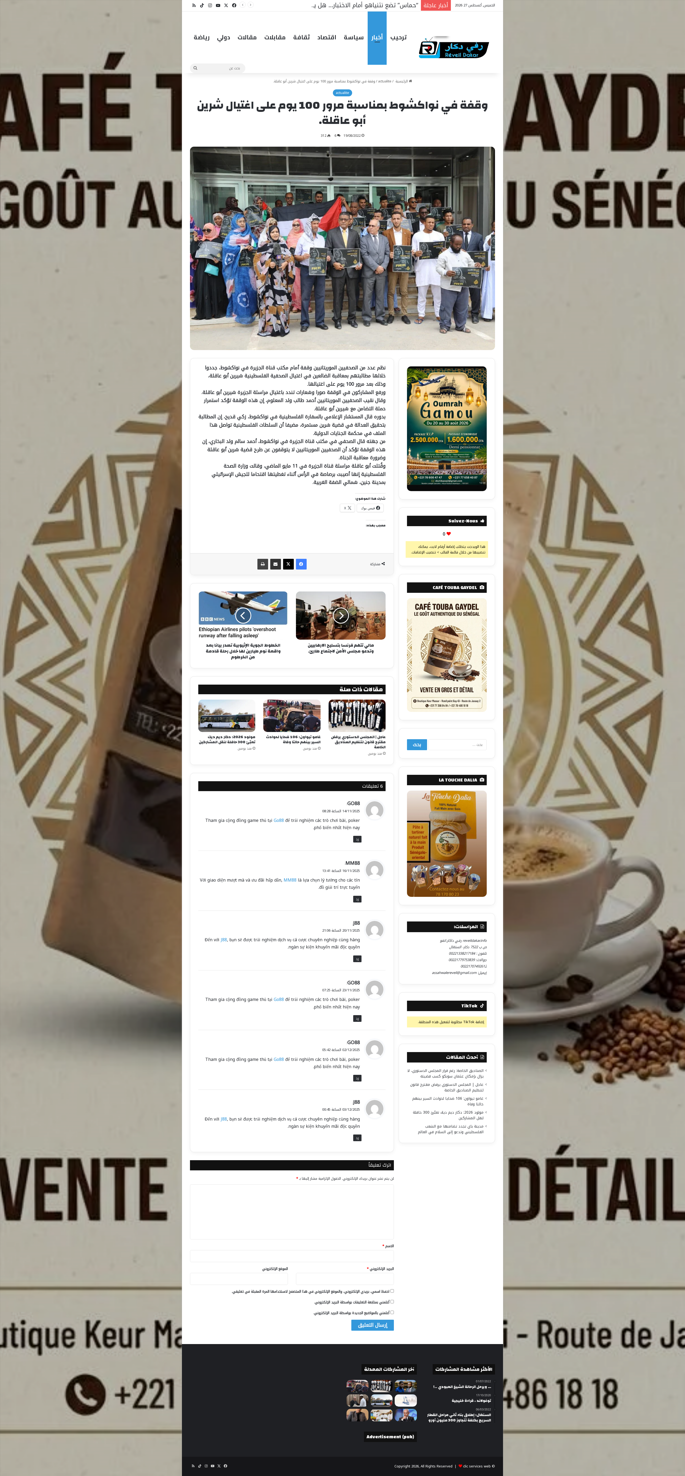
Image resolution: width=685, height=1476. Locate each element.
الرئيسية (401, 81)
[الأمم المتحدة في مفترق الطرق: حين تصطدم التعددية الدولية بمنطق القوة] (357, 1415)
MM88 (352, 863)
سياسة (354, 37)
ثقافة (301, 37)
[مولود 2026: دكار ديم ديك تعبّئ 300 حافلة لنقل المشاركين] (226, 716)
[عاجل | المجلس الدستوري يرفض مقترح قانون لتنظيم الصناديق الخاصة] (357, 716)
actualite (384, 81)
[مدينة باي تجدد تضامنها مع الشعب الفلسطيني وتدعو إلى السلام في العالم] (406, 1400)
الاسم (388, 1246)
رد (357, 839)
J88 (356, 923)
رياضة (202, 37)
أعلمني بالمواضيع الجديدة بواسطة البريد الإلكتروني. (351, 1313)
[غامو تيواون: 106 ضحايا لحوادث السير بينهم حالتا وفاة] (291, 716)
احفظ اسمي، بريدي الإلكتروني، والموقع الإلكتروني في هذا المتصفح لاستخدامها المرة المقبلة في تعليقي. (310, 1291)
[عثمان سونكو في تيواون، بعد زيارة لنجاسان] (382, 1415)
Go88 (279, 820)
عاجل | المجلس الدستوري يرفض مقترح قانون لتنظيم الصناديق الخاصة (358, 742)
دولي (223, 37)
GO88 (353, 803)
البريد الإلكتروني (380, 1268)
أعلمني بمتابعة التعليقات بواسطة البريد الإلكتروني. (351, 1302)
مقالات (247, 37)
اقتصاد (326, 37)
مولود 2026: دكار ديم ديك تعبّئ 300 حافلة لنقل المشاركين (227, 740)
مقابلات (275, 37)
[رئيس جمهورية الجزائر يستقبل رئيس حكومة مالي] (357, 1400)
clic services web (477, 1466)
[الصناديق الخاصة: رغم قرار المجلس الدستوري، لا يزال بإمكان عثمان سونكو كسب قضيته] (406, 1386)
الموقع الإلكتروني (275, 1268)
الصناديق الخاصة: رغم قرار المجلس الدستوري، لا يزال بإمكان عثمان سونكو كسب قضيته (445, 1073)
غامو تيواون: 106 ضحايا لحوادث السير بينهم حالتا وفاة (293, 740)
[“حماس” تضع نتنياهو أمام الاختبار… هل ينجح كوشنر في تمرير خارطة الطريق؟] (406, 1415)
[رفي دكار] (455, 44)
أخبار (377, 37)
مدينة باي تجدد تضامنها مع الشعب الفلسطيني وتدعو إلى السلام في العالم (451, 1129)
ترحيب (398, 37)
